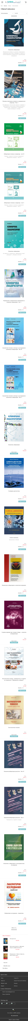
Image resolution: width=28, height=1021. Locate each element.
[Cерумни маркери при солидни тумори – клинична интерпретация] (14, 629)
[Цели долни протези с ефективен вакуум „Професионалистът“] (5, 949)
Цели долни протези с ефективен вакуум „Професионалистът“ (17, 947)
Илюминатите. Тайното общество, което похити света (17, 955)
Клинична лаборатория (14, 49)
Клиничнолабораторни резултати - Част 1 (14, 817)
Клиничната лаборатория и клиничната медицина (14, 585)
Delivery (15, 985)
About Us (3, 980)
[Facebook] (2, 997)
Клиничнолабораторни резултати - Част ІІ (14, 771)
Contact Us (16, 978)
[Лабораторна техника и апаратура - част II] (14, 151)
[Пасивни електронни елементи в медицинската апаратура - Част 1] (14, 98)
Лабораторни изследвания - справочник (14, 913)
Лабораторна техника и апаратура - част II (14, 154)
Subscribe (5, 962)
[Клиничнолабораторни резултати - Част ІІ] (14, 768)
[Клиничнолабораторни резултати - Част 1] (14, 814)
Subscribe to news (7, 965)
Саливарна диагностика (14, 491)
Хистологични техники (14, 727)
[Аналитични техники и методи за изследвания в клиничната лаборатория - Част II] (14, 345)
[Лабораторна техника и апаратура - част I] (14, 200)
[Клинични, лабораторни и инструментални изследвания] (14, 860)
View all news (5, 968)
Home (2, 978)
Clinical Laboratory (14, 537)
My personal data (14, 1015)
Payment (15, 983)
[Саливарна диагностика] (14, 488)
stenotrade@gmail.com (10, 991)
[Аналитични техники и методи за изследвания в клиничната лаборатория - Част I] (14, 393)
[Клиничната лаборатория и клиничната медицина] (14, 582)
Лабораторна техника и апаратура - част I (14, 202)
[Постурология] (5, 941)
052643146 (7, 994)
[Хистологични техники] (14, 724)
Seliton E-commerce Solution (14, 1019)
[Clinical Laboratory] (14, 534)
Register (2, 985)
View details (14, 453)
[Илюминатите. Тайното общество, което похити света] (5, 956)
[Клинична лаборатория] (14, 47)
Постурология (13, 938)
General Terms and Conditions (20, 980)
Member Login (4, 983)
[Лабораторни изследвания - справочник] (14, 910)
